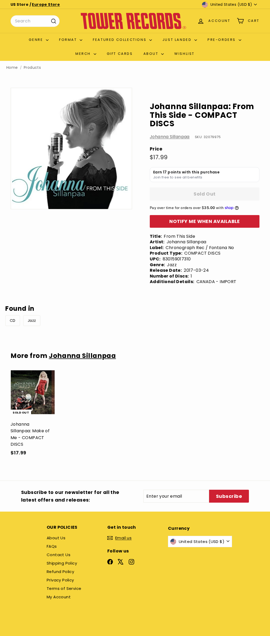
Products (32, 67)
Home (12, 67)
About (151, 53)
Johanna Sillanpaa (170, 137)
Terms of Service (64, 588)
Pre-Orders (222, 39)
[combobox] (35, 21)
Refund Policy (60, 571)
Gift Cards (120, 53)
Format (68, 39)
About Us (56, 538)
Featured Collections (120, 39)
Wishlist (184, 53)
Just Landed (177, 39)
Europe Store (46, 4)
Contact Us (58, 554)
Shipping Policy (62, 563)
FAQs (52, 546)
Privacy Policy (60, 580)
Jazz (32, 320)
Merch (83, 53)
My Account (59, 597)
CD (13, 320)
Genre (37, 39)
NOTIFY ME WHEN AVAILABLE (204, 221)
